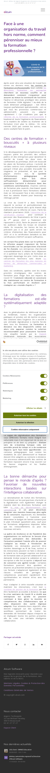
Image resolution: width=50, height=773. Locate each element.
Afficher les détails (34, 408)
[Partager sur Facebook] (8, 644)
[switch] (43, 383)
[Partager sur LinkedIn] (33, 644)
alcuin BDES (20, 3)
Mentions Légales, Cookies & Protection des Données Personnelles (24, 684)
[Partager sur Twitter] (16, 644)
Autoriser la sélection (25, 422)
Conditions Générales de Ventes (18, 690)
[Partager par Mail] (42, 644)
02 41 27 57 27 (31, 3)
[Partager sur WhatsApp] (25, 644)
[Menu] (41, 10)
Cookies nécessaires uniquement (25, 429)
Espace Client (10, 727)
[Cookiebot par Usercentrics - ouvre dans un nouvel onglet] (36, 341)
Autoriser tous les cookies (25, 415)
